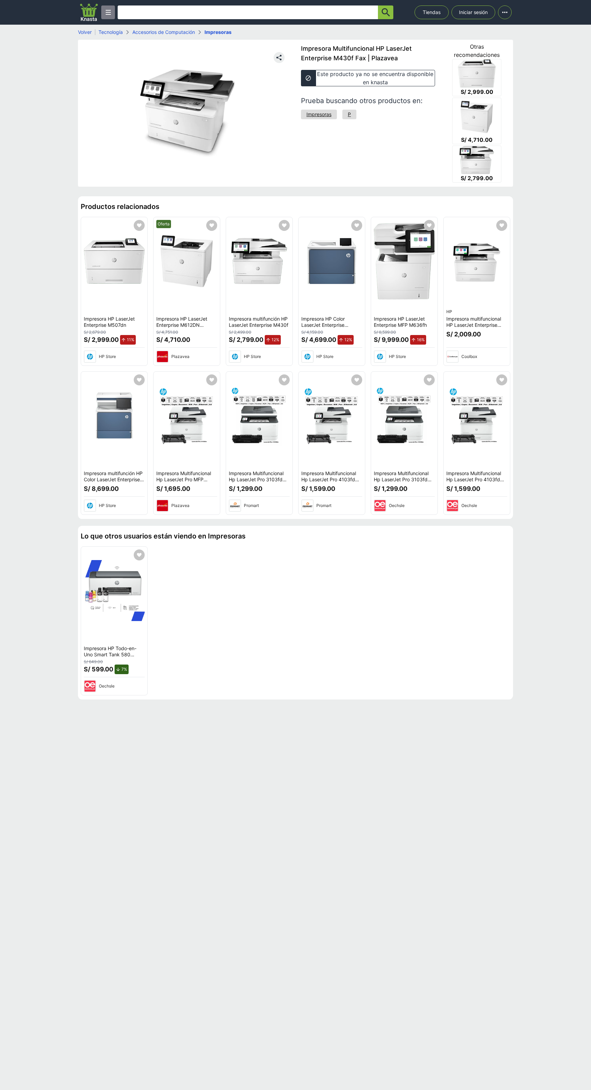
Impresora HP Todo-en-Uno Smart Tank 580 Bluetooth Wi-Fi (110, 654)
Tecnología (110, 32)
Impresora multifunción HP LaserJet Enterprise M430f (258, 322)
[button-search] (385, 12)
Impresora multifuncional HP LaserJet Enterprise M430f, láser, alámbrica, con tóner (473, 328)
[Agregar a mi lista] (139, 225)
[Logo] (88, 12)
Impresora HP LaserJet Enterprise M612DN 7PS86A (181, 325)
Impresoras (218, 32)
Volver (85, 32)
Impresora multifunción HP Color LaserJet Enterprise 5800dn (113, 479)
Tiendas (432, 12)
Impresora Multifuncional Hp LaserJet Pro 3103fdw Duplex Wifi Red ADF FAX (257, 479)
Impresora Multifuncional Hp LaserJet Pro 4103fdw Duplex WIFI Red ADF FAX (330, 479)
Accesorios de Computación (163, 32)
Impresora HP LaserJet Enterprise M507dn (109, 322)
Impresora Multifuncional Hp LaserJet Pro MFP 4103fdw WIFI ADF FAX (183, 479)
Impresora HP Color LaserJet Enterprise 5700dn (323, 325)
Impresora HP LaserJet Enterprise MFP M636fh (400, 322)
